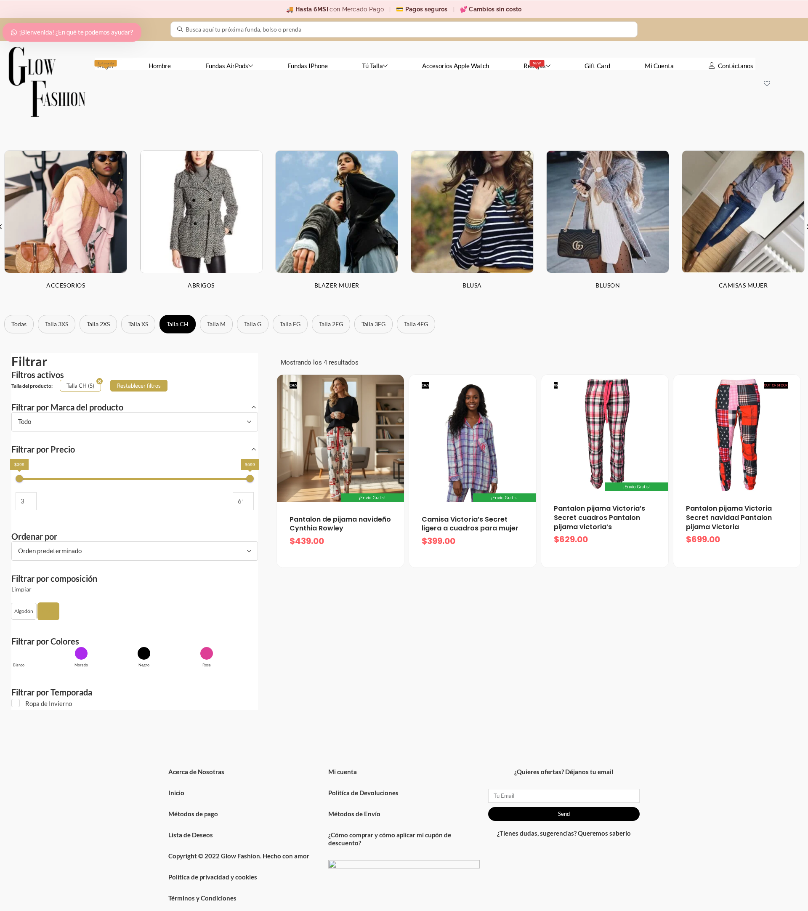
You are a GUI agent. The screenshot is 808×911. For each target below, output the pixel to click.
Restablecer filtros (139, 385)
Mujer (105, 65)
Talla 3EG (373, 324)
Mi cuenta (342, 771)
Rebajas (535, 65)
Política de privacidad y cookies (212, 877)
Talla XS (138, 324)
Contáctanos (735, 65)
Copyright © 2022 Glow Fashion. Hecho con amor (238, 856)
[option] (201, 226)
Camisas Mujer (743, 285)
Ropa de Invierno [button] (48, 703)
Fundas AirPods (226, 65)
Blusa (472, 285)
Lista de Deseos (190, 835)
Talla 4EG (416, 324)
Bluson (607, 285)
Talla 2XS (98, 324)
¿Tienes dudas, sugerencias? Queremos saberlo (564, 833)
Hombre (160, 65)
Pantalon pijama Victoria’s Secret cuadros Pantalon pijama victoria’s (599, 517)
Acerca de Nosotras (196, 771)
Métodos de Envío (354, 814)
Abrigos (201, 285)
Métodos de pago (193, 814)
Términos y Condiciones (202, 898)
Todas (19, 324)
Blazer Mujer (336, 285)
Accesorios (65, 285)
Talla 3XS (56, 324)
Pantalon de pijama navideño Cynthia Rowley (340, 523)
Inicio (176, 792)
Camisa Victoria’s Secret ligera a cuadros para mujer (470, 523)
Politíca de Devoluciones (363, 792)
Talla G (252, 324)
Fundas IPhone (307, 65)
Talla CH (178, 324)
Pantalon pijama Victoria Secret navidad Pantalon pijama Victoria (729, 517)
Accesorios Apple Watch (455, 65)
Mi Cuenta (659, 65)
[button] (23, 611)
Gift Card (597, 65)
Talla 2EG (331, 324)
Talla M (216, 324)
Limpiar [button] (21, 589)
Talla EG (290, 324)
